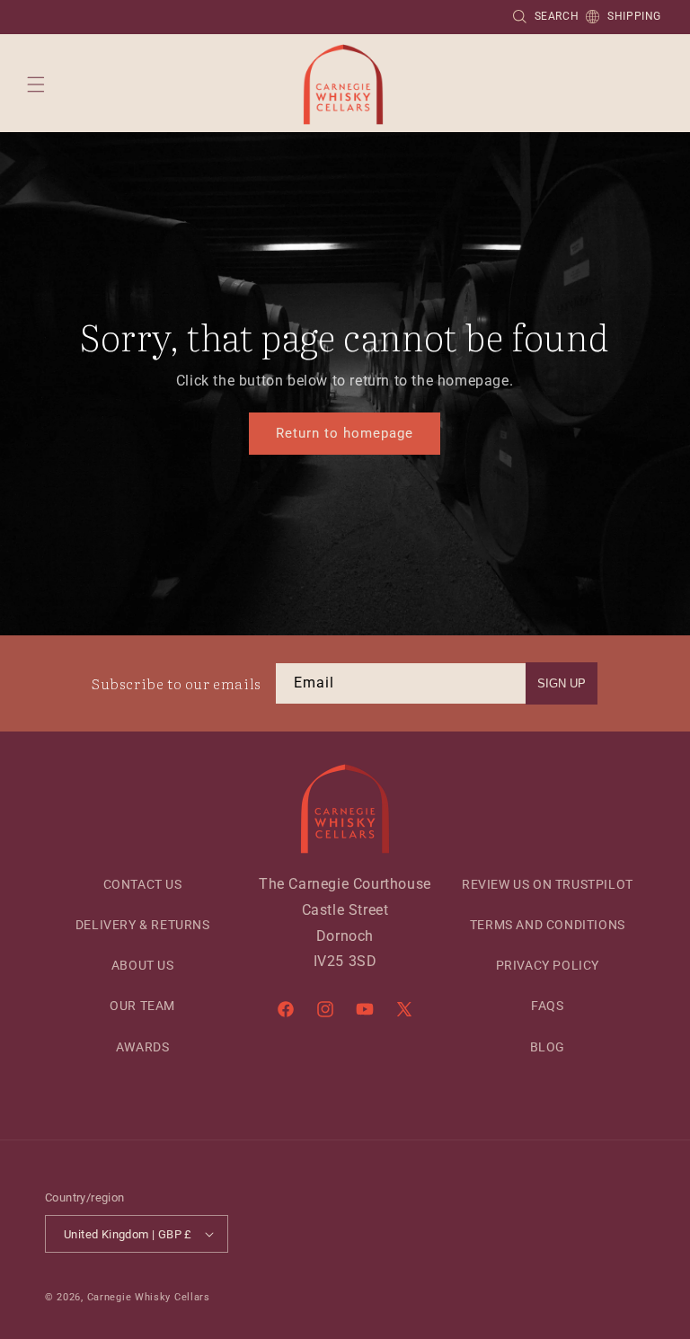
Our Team (142, 1005)
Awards (143, 1047)
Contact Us (142, 884)
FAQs (547, 1005)
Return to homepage (344, 433)
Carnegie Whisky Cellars (148, 1297)
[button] (36, 84)
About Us (142, 965)
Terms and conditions (547, 925)
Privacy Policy (547, 965)
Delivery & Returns (142, 925)
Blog (547, 1047)
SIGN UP (561, 683)
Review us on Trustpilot (547, 884)
